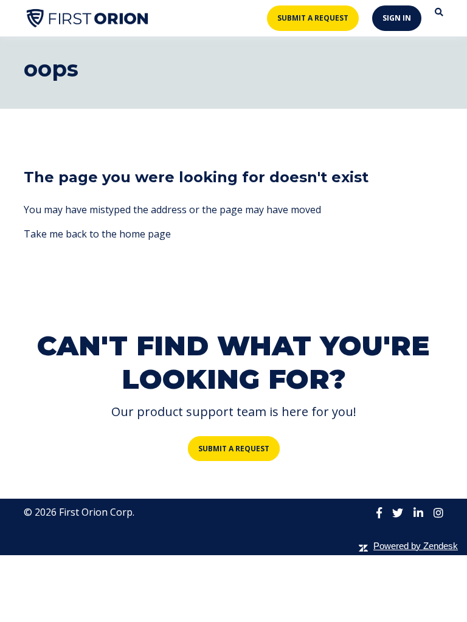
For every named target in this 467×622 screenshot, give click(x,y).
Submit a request (312, 18)
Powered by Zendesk (415, 546)
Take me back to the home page (97, 234)
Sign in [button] (396, 18)
